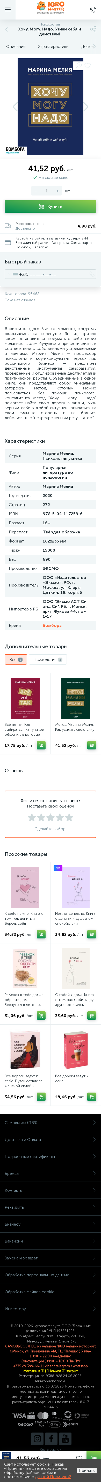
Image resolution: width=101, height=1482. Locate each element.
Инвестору (15, 1308)
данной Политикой (53, 1476)
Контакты (14, 1190)
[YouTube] (65, 1439)
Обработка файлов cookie (29, 1291)
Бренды (12, 1173)
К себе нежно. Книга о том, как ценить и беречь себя (24, 918)
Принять (87, 1470)
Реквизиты (15, 1207)
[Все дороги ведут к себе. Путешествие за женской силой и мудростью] (25, 1049)
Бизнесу (12, 1224)
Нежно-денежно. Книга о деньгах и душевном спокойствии (75, 918)
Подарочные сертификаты (30, 1156)
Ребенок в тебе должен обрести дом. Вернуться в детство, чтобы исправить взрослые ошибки (25, 1005)
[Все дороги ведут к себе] (75, 1049)
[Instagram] (37, 1439)
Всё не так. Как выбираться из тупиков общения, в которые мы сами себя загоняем (25, 732)
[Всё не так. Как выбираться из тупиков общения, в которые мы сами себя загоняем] (25, 698)
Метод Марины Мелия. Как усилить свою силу (74, 727)
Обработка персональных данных (37, 1274)
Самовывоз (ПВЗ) (21, 1122)
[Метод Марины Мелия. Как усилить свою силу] (75, 698)
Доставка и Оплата (23, 1139)
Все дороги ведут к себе (71, 1078)
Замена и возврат (21, 1258)
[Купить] (41, 745)
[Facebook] (51, 1439)
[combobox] (16, 274)
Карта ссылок (50, 1450)
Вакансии (14, 1241)
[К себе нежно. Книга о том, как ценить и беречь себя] (25, 887)
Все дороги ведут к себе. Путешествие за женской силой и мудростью (23, 1083)
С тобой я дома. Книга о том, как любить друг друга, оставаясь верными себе (75, 1002)
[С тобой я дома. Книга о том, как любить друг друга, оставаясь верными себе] (75, 968)
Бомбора (52, 625)
